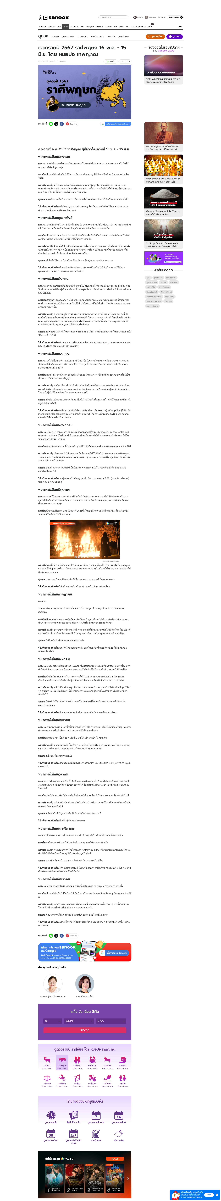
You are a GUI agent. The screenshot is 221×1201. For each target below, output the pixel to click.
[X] (56, 124)
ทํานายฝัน (173, 282)
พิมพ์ (64, 61)
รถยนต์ (109, 26)
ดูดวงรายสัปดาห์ (152, 306)
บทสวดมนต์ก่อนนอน (154, 296)
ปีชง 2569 (168, 301)
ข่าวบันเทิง (74, 26)
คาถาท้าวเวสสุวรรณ (154, 301)
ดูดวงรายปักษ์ (171, 277)
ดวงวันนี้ (163, 282)
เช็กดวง (84, 1030)
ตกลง (209, 1195)
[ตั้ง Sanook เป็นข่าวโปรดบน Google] (84, 951)
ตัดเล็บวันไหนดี (166, 292)
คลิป (127, 26)
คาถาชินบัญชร (164, 287)
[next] (128, 1178)
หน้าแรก (42, 26)
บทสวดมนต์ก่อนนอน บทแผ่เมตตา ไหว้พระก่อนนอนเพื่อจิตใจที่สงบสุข (163, 80)
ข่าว (59, 26)
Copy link (73, 124)
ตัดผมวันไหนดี (152, 292)
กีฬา (82, 26)
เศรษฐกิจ (90, 26)
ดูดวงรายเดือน (152, 282)
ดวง (41, 149)
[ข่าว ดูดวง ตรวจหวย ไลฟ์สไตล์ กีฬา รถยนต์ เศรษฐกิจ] (53, 17)
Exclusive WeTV (138, 26)
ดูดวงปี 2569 (169, 296)
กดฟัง (112, 61)
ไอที (115, 26)
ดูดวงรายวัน (158, 277)
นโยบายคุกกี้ (199, 1197)
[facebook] (62, 124)
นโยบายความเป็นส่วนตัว (187, 1197)
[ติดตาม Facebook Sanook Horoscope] (163, 258)
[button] (100, 17)
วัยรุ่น (121, 26)
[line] (51, 124)
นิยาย (150, 26)
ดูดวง (65, 26)
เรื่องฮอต (51, 26)
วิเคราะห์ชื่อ (151, 287)
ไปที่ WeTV (115, 1159)
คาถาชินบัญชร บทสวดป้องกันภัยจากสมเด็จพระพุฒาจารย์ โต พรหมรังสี (162, 148)
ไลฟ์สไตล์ (99, 26)
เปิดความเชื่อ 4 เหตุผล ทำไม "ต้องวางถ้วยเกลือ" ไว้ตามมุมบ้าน (163, 212)
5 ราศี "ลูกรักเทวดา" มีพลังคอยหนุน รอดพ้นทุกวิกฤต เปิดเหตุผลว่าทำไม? (162, 245)
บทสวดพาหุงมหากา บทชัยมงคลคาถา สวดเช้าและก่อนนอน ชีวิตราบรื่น (163, 180)
